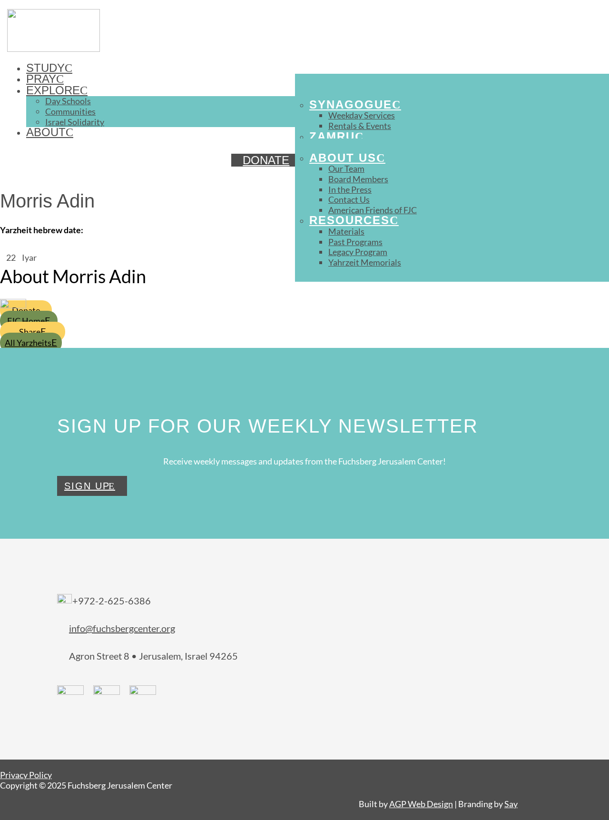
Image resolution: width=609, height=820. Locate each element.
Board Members (358, 179)
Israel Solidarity (74, 122)
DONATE (266, 160)
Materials (346, 231)
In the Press (350, 189)
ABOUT (46, 132)
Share (29, 331)
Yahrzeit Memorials (364, 262)
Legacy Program (357, 252)
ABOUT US (342, 157)
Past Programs (355, 242)
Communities (70, 111)
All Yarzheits (28, 342)
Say (511, 804)
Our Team (346, 168)
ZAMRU (332, 136)
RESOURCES (349, 220)
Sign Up (87, 486)
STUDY (45, 67)
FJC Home (26, 321)
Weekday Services (361, 115)
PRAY (41, 78)
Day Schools (68, 101)
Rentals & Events (359, 125)
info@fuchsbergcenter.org (122, 628)
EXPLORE (53, 90)
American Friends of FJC (372, 210)
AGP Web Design (421, 804)
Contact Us (349, 199)
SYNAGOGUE (350, 104)
